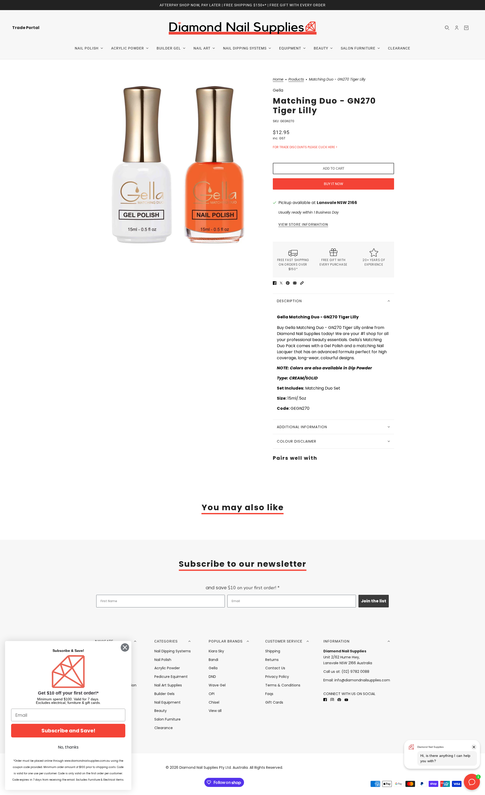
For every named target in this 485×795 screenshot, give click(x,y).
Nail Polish (162, 659)
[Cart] (466, 28)
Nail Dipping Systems (172, 651)
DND (212, 676)
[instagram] (332, 699)
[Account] (456, 28)
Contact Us (275, 668)
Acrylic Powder (167, 668)
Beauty (160, 710)
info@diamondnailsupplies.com (362, 680)
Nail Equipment (167, 702)
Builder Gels (164, 693)
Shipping (272, 651)
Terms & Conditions (282, 685)
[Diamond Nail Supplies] (243, 27)
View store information (303, 224)
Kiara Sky (216, 651)
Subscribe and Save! (68, 730)
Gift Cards (274, 702)
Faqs (269, 693)
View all (215, 710)
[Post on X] (281, 283)
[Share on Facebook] (274, 283)
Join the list (373, 601)
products (296, 80)
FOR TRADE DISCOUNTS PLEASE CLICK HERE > (305, 147)
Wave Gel (217, 685)
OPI (211, 693)
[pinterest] (339, 699)
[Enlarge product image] (178, 164)
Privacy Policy (277, 676)
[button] (302, 283)
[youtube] (346, 699)
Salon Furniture (167, 719)
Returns (272, 659)
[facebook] (325, 699)
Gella (278, 90)
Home (278, 80)
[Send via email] (295, 283)
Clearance (163, 727)
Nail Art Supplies (168, 685)
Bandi (213, 659)
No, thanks (68, 747)
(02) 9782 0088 (355, 671)
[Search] (447, 28)
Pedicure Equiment (171, 676)
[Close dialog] (124, 647)
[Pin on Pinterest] (288, 283)
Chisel (214, 702)
